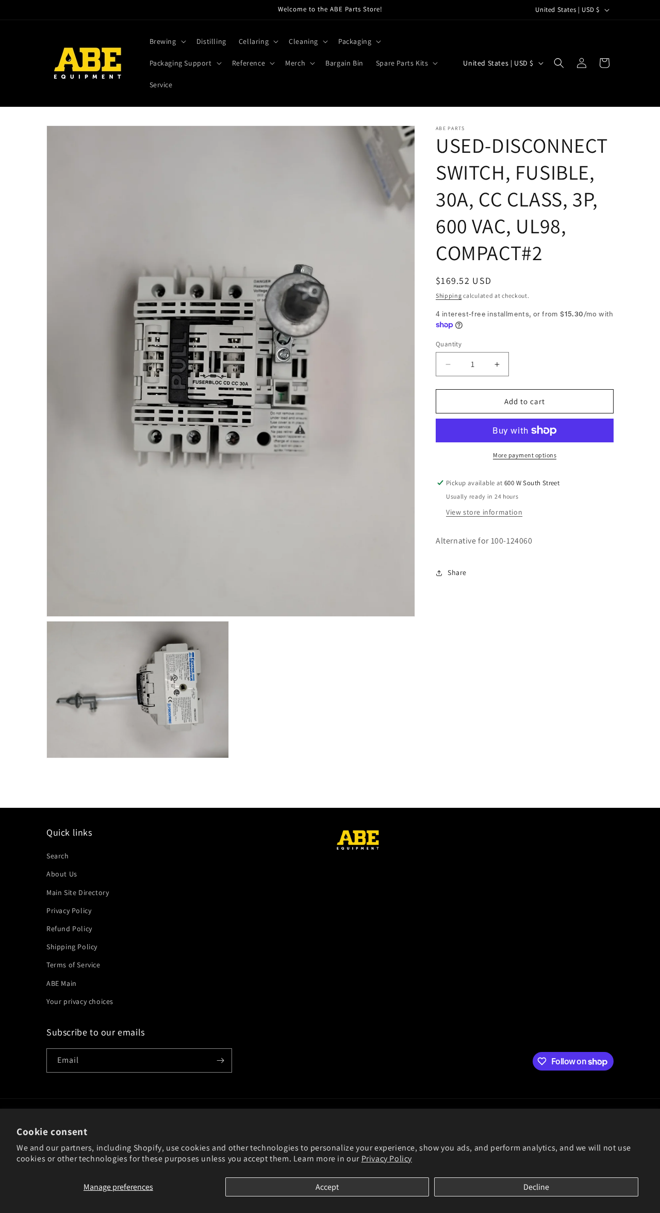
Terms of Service (73, 964)
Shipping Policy (71, 946)
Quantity (448, 344)
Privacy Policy (386, 1158)
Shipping (449, 295)
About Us (61, 874)
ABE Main (61, 983)
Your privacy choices (79, 1001)
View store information (484, 512)
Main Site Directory (77, 892)
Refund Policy (69, 928)
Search (57, 855)
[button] (166, 41)
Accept (327, 1187)
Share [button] (457, 572)
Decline (536, 1187)
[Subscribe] (220, 1060)
